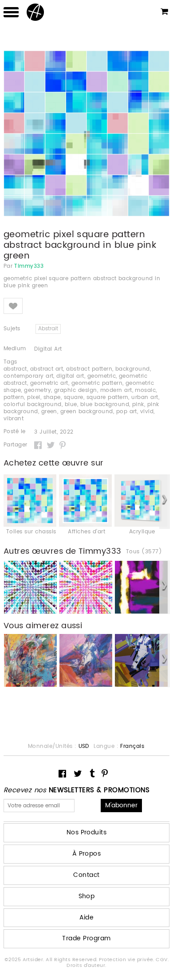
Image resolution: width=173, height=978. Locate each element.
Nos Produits (87, 832)
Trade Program (86, 938)
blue (71, 404)
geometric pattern (96, 383)
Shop (87, 896)
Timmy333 (28, 266)
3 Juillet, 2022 (53, 432)
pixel (33, 397)
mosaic (145, 390)
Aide (86, 917)
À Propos (86, 854)
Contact (86, 875)
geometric (101, 376)
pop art (126, 411)
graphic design (75, 390)
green (49, 411)
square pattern (107, 397)
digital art (70, 376)
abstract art (46, 369)
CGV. (162, 960)
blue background (104, 404)
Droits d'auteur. (86, 966)
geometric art (49, 383)
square (73, 397)
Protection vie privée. (127, 960)
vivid (146, 411)
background (132, 369)
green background (86, 411)
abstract (15, 369)
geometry (37, 390)
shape (52, 397)
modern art (116, 390)
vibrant (14, 419)
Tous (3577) (144, 552)
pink (138, 404)
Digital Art (48, 349)
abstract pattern (89, 369)
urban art (144, 397)
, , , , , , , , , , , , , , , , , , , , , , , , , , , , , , (81, 394)
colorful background (33, 404)
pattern (14, 397)
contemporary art (29, 376)
